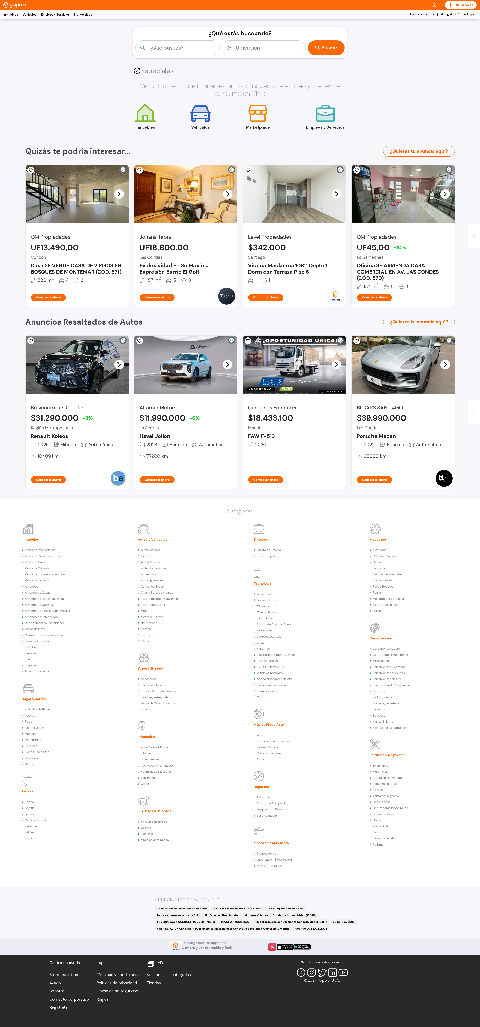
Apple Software (267, 600)
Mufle (144, 611)
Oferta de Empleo (269, 550)
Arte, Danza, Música (154, 747)
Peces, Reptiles (383, 586)
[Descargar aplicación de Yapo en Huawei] (272, 946)
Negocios (31, 665)
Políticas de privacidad (117, 983)
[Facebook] (301, 972)
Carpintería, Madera (386, 649)
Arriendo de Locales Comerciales (47, 611)
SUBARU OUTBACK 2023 (311, 928)
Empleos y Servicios (55, 14)
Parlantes (263, 649)
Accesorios (148, 574)
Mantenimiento (383, 721)
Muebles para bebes (155, 840)
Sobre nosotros (64, 974)
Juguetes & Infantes (154, 811)
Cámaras (263, 606)
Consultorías (381, 802)
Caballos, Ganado (385, 556)
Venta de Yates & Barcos (158, 703)
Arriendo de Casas (37, 592)
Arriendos (31, 586)
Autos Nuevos (150, 562)
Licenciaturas (150, 759)
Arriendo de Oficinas (39, 605)
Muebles (30, 734)
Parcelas (30, 653)
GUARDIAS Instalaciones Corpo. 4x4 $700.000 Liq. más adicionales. (258, 908)
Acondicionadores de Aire (275, 679)
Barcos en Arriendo (154, 685)
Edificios (30, 647)
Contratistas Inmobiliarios (390, 655)
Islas (28, 659)
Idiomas (146, 753)
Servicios (379, 709)
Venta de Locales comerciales (45, 574)
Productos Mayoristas (388, 778)
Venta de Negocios (386, 796)
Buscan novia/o (383, 580)
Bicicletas (263, 797)
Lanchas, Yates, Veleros (157, 697)
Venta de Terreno (37, 580)
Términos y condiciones (118, 974)
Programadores (383, 814)
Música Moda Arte (269, 724)
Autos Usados (150, 550)
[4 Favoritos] (30, 170)
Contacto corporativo (69, 999)
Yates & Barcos (150, 668)
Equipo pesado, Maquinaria (159, 599)
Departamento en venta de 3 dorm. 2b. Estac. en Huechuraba (197, 915)
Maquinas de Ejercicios (272, 809)
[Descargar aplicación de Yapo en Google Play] (302, 947)
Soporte (57, 991)
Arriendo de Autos (153, 568)
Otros (29, 764)
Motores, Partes (152, 617)
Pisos (28, 721)
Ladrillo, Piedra (382, 697)
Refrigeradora (266, 691)
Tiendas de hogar (37, 752)
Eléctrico (379, 691)
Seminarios (148, 778)
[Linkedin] (332, 972)
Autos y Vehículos (152, 539)
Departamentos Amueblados (45, 623)
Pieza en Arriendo (37, 641)
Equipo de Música (153, 605)
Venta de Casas (35, 562)
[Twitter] (322, 972)
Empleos (261, 539)
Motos (145, 556)
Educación (146, 737)
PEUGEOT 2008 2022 (235, 922)
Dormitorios (33, 740)
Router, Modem (267, 661)
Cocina (29, 715)
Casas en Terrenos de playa (44, 635)
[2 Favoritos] (139, 340)
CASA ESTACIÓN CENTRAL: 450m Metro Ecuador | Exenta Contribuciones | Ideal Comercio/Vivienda (223, 928)
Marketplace (83, 14)
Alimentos (379, 550)
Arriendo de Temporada (41, 617)
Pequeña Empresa (385, 784)
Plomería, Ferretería (386, 703)
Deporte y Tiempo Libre (273, 803)
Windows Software (270, 673)
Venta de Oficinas (37, 568)
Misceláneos (381, 661)
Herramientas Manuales (389, 673)
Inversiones (380, 766)
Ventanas (31, 758)
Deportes (261, 787)
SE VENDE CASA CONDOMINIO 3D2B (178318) (186, 922)
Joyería (29, 808)
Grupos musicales (269, 753)
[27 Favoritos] (248, 170)
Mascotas (378, 539)
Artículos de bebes (154, 822)
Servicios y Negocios (387, 755)
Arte (260, 735)
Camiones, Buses (152, 586)
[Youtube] (343, 972)
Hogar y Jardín (34, 699)
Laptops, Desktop (269, 637)
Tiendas (154, 983)
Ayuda (55, 983)
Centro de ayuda (467, 14)
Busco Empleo (266, 556)
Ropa (28, 838)
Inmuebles (10, 14)
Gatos (377, 562)
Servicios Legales (384, 838)
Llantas (146, 629)
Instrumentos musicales (273, 741)
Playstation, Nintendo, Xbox (276, 655)
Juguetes (147, 834)
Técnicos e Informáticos (157, 766)
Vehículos (29, 14)
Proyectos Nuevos (37, 671)
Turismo (378, 844)
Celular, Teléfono (268, 612)
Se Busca (147, 635)
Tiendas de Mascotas (387, 574)
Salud (376, 832)
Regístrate (59, 1007)
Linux (260, 643)
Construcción (381, 638)
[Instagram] (311, 972)
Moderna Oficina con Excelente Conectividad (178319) (280, 915)
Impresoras (264, 630)
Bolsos (29, 802)
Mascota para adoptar (388, 599)
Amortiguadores (152, 580)
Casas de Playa (35, 629)
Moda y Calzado (36, 820)
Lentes (29, 814)
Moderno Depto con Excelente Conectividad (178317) (291, 922)
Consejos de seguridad (443, 14)
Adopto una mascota (387, 605)
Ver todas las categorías (169, 974)
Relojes (29, 832)
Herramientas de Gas (387, 679)
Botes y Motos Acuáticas (158, 691)
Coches (146, 828)
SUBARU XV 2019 (344, 922)
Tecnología (263, 583)
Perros (377, 592)
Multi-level (380, 772)
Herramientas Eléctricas (389, 667)
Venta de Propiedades (40, 550)
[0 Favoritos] (139, 170)
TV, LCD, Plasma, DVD (271, 667)
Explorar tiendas (419, 14)
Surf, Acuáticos (267, 816)
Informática (264, 618)
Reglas (102, 999)
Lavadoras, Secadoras (272, 685)
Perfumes (31, 826)
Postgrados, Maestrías (156, 772)
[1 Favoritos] (356, 170)
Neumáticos (149, 623)
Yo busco (147, 709)
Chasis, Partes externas (157, 592)
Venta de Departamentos (42, 556)
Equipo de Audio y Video (274, 624)
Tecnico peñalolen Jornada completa (182, 908)
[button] (119, 194)
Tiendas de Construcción (390, 728)
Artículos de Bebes (38, 709)
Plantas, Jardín (35, 728)
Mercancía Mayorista (271, 843)
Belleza (27, 791)
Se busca (31, 746)
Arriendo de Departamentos (44, 599)
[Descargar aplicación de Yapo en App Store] (285, 947)
